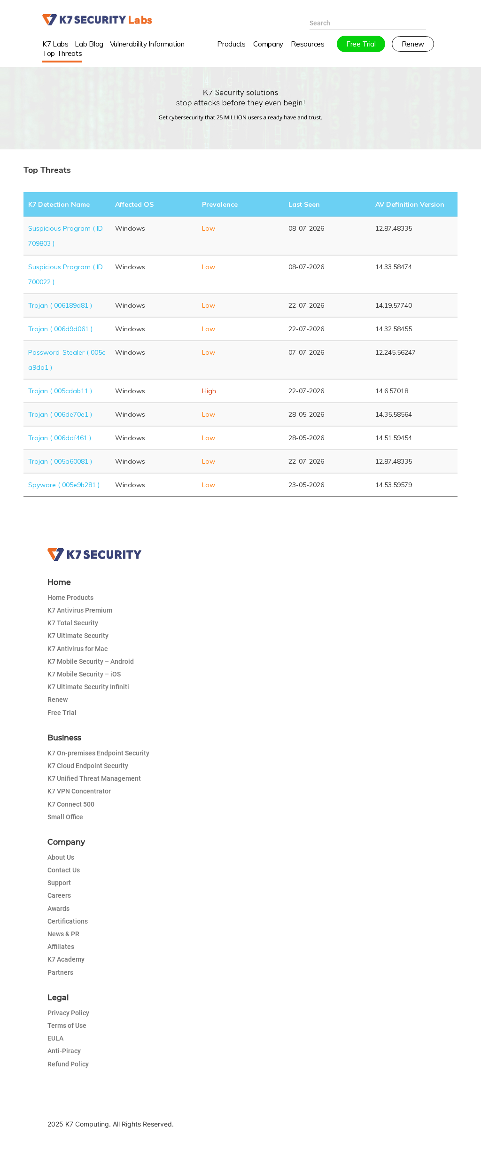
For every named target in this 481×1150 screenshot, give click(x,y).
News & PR (63, 934)
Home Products (70, 597)
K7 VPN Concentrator (79, 791)
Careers (59, 895)
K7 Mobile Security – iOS (84, 674)
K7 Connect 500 (70, 804)
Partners (60, 972)
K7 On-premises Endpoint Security (98, 753)
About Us (60, 857)
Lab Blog (89, 43)
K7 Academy (66, 959)
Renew (57, 699)
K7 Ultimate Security (78, 635)
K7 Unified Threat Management (94, 778)
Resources (307, 43)
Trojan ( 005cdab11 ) (60, 391)
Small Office (65, 817)
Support (59, 882)
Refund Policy (68, 1064)
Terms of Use (66, 1025)
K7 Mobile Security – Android (90, 661)
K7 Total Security (72, 623)
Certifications (67, 921)
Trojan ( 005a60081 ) (60, 461)
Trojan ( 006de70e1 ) (60, 414)
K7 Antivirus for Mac (77, 649)
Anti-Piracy (64, 1051)
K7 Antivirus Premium (79, 610)
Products (231, 43)
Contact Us (63, 870)
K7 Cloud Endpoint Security (87, 765)
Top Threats (62, 53)
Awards (58, 908)
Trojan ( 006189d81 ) (60, 305)
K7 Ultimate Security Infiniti (88, 687)
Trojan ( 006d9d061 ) (60, 329)
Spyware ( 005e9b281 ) (64, 485)
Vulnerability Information (147, 43)
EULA (55, 1038)
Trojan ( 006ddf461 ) (59, 438)
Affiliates (60, 946)
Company (268, 43)
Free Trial (62, 712)
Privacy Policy (68, 1013)
